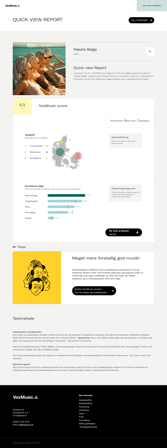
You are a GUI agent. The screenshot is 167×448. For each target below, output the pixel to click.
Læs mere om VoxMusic (152, 5)
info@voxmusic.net (25, 424)
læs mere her (84, 337)
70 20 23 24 (24, 422)
